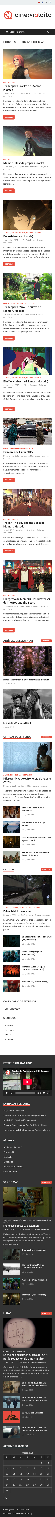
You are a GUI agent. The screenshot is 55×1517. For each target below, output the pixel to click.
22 (41, 1479)
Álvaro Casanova (30, 385)
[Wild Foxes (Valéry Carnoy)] (11, 982)
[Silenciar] (44, 1093)
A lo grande (8, 775)
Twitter (8, 1034)
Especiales (8, 1161)
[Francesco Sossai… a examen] (27, 1189)
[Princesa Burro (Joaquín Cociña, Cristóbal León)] (11, 967)
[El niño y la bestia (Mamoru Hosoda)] (27, 361)
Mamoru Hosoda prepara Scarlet (23, 163)
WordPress (19, 1513)
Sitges (38, 233)
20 (27, 1479)
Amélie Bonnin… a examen (34, 1279)
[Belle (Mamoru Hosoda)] (27, 215)
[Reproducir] (6, 1093)
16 (48, 1473)
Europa (6, 303)
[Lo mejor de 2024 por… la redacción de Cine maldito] (11, 1398)
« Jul (5, 1498)
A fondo (6, 233)
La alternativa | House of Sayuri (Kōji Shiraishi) (24, 1115)
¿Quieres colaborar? (12, 1147)
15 (41, 1473)
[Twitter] (46, 2)
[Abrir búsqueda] (48, 32)
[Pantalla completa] (48, 1093)
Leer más (8, 116)
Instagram (9, 1039)
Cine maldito (26, 786)
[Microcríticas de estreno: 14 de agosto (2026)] (11, 837)
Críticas (14, 233)
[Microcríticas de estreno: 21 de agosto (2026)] (27, 757)
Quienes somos (10, 1171)
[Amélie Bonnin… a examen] (11, 1280)
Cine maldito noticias (28, 93)
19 (20, 1479)
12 (20, 1473)
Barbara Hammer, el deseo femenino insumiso (26, 679)
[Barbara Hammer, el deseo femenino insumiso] (27, 660)
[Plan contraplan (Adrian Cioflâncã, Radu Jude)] (11, 1265)
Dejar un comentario (40, 786)
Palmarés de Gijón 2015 (18, 452)
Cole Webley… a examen (34, 1250)
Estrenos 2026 (11, 1008)
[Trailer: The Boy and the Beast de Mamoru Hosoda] (27, 502)
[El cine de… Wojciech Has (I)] (27, 704)
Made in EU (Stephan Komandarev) (32, 953)
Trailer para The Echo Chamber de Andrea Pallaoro (26, 1130)
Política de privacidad (13, 1166)
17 (7, 1479)
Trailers (14, 82)
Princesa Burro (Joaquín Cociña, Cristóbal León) (33, 968)
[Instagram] (50, 2)
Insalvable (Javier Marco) (34, 1294)
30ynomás (7, 1220)
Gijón (38, 378)
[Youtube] (38, 2)
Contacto (7, 1157)
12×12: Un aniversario (32, 1412)
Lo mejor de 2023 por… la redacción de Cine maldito (34, 1429)
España (22, 233)
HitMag (29, 1513)
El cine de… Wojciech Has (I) (17, 722)
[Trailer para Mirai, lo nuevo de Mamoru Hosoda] (27, 286)
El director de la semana (29, 908)
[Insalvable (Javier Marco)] (11, 1295)
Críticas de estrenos (23, 775)
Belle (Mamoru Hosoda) (18, 236)
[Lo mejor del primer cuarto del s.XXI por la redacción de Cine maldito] (27, 1319)
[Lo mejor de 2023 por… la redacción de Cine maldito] (11, 1428)
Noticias (6, 82)
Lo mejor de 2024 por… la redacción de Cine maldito (34, 1399)
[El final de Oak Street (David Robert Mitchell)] (11, 852)
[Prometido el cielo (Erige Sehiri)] (11, 822)
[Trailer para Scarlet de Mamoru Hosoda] (27, 64)
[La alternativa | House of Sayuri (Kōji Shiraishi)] (11, 937)
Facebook (9, 1030)
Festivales (30, 233)
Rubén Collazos (29, 240)
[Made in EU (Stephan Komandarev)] (11, 952)
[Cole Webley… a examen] (11, 1250)
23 (48, 1479)
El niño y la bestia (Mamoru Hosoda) (25, 381)
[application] (27, 1082)
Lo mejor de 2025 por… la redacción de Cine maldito (34, 1384)
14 (34, 1473)
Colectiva (16, 1351)
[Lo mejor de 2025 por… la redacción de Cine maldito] (11, 1383)
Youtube (9, 1025)
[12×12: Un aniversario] (11, 1413)
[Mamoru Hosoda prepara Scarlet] (27, 141)
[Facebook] (42, 2)
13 (27, 1473)
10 (7, 1473)
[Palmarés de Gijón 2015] (27, 431)
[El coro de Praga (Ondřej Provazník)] (11, 808)
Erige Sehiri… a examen (17, 911)
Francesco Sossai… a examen (21, 1225)
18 (14, 1479)
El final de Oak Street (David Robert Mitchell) (35, 853)
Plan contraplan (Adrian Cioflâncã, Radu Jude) (33, 1266)
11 (14, 1473)
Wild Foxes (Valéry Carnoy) (35, 981)
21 (34, 1479)
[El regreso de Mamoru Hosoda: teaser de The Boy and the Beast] (27, 576)
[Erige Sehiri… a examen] (27, 890)
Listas (23, 1351)
